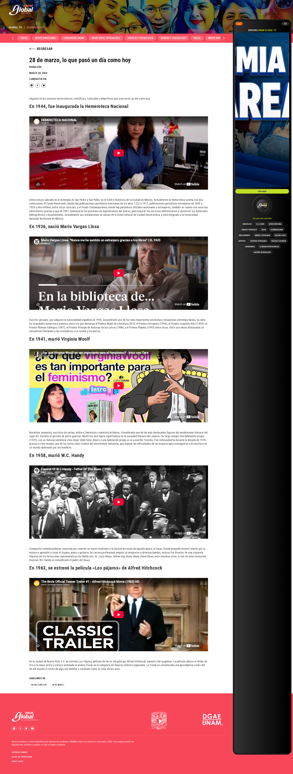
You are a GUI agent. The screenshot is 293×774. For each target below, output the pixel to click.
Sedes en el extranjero (106, 38)
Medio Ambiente (217, 38)
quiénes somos (19, 752)
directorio (17, 761)
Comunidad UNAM (74, 38)
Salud (197, 38)
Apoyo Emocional (45, 38)
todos (23, 38)
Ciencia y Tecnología (140, 38)
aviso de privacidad (22, 757)
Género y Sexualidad (173, 38)
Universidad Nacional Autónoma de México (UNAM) (53, 741)
